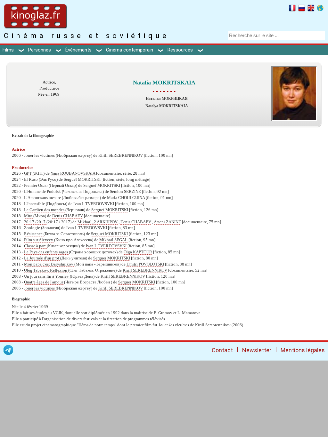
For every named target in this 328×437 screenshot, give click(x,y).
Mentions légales (303, 350)
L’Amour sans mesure (43, 197)
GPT (28, 173)
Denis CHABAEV (67, 216)
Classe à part (35, 246)
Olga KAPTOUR (138, 252)
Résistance (34, 234)
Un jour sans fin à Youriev (47, 276)
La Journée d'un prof (42, 258)
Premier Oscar (36, 185)
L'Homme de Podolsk (43, 191)
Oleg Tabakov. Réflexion (46, 270)
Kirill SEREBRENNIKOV (120, 155)
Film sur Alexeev (39, 240)
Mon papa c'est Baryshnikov (49, 264)
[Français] (292, 9)
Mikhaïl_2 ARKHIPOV (98, 222)
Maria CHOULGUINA (126, 197)
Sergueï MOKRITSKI (82, 179)
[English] (311, 9)
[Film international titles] (320, 9)
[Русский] (302, 9)
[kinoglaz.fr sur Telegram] (8, 351)
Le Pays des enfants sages (46, 252)
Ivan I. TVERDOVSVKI (93, 204)
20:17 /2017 (35, 222)
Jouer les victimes (40, 155)
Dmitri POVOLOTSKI (145, 264)
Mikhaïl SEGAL (113, 240)
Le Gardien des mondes (44, 210)
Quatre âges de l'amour (44, 282)
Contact (222, 350)
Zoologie (32, 228)
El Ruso (31, 179)
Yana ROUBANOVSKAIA (73, 173)
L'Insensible (35, 204)
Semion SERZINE (125, 191)
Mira (28, 216)
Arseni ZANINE (167, 222)
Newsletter (256, 350)
